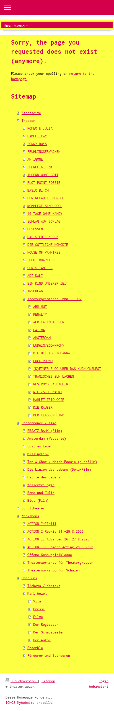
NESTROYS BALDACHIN (50, 384)
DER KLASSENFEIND (48, 415)
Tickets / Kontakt (43, 586)
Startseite (31, 113)
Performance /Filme (39, 423)
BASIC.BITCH (38, 190)
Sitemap (48, 681)
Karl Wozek (37, 593)
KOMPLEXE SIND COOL (44, 206)
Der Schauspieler (48, 632)
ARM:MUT (40, 307)
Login (103, 681)
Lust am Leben (40, 446)
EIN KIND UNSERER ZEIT (47, 283)
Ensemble (35, 648)
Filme (38, 617)
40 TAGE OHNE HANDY (44, 214)
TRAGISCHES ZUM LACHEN (53, 376)
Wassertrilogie (41, 485)
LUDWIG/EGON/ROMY (48, 345)
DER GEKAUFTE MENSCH (45, 198)
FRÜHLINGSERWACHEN (43, 152)
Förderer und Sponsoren (48, 655)
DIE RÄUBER (43, 407)
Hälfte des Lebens (43, 477)
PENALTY (40, 314)
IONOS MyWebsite (20, 702)
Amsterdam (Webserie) (46, 438)
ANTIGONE (35, 159)
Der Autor (42, 640)
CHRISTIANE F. (40, 268)
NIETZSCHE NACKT (47, 392)
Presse (39, 609)
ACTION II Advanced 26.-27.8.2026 (58, 539)
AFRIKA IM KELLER (48, 322)
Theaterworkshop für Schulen (53, 570)
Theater (28, 120)
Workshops (30, 516)
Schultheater (33, 508)
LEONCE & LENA (40, 167)
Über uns (29, 578)
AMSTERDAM (42, 338)
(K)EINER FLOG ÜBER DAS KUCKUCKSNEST (67, 369)
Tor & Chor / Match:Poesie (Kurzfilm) (62, 462)
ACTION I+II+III (41, 524)
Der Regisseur (45, 624)
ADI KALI (35, 276)
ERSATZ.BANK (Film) (44, 431)
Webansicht (98, 686)
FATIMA (39, 330)
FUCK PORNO (43, 361)
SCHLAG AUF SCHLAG (43, 221)
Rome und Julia (41, 493)
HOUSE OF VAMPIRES (43, 252)
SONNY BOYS (37, 144)
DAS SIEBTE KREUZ (42, 237)
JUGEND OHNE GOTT (42, 175)
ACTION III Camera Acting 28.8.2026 (60, 547)
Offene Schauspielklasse (49, 555)
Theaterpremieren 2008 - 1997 (54, 299)
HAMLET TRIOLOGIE (48, 400)
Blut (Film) (38, 500)
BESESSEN (35, 229)
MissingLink (38, 454)
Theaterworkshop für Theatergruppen (60, 562)
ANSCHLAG (35, 291)
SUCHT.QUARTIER (41, 260)
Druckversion (24, 681)
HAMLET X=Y (37, 136)
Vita (37, 601)
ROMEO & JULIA (40, 128)
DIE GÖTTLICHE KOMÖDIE (47, 245)
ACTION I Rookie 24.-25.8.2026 (55, 531)
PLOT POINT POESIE (43, 183)
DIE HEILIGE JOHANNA (51, 353)
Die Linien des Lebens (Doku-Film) (59, 469)
